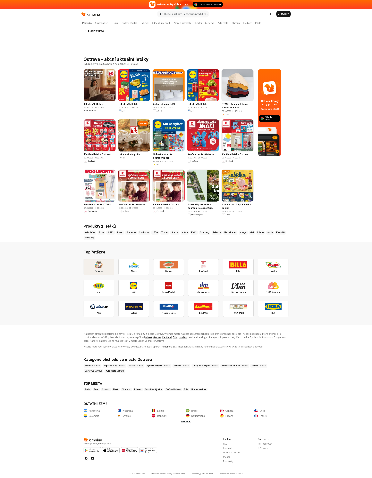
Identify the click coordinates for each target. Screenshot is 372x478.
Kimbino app (168, 346)
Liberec (138, 389)
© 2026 (137, 473)
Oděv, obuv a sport (161, 23)
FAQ (225, 443)
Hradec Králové (198, 389)
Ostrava (106, 389)
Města (258, 23)
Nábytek (145, 23)
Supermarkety (101, 23)
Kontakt (227, 448)
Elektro (115, 23)
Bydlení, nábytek (129, 23)
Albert (148, 337)
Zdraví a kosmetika (182, 23)
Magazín (236, 23)
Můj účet (285, 14)
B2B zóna (263, 448)
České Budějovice (153, 389)
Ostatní (198, 23)
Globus (157, 337)
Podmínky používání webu (202, 473)
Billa (175, 337)
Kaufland (167, 337)
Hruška (183, 337)
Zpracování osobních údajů (231, 473)
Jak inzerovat (265, 443)
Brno (96, 389)
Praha (87, 389)
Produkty (247, 23)
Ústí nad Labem (173, 389)
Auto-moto (223, 23)
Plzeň (115, 389)
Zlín (186, 389)
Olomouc (126, 389)
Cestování (209, 23)
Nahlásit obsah (231, 452)
